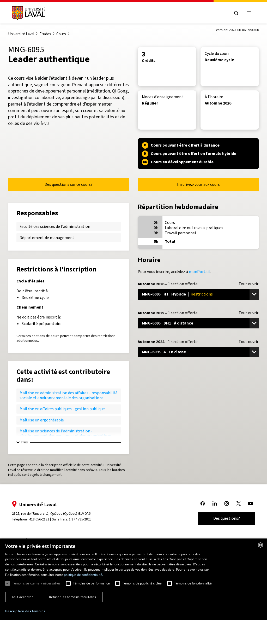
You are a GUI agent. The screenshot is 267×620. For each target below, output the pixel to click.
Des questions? (226, 518)
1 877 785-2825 (80, 519)
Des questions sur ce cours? (69, 184)
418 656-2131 (39, 519)
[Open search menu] (236, 13)
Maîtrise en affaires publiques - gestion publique (62, 409)
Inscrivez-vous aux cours (198, 184)
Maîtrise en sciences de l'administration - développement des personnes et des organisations (66, 433)
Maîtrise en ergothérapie (42, 420)
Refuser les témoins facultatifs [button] (72, 597)
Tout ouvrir (248, 284)
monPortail (199, 271)
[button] (25, 611)
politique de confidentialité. (83, 574)
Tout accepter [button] (22, 597)
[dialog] (133, 579)
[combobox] (260, 545)
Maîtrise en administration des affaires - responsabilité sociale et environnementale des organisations (69, 395)
